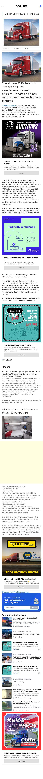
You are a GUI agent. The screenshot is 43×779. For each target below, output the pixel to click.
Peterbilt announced (9, 105)
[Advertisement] (21, 462)
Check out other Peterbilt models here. (15, 592)
